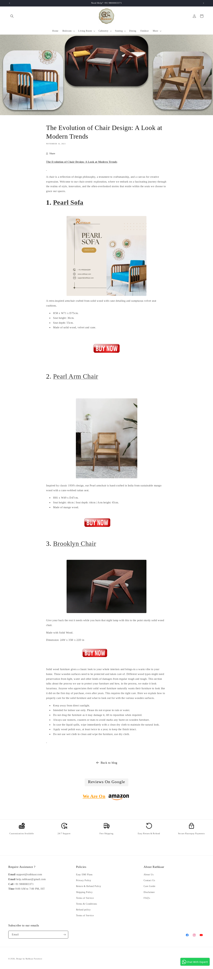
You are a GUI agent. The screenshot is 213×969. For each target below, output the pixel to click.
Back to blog (109, 762)
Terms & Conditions (86, 904)
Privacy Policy (83, 880)
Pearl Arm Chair (75, 376)
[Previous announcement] (9, 3)
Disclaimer (149, 892)
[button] (12, 16)
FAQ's (147, 898)
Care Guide (149, 886)
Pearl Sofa (68, 202)
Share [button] (52, 153)
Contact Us (149, 880)
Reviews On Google (106, 781)
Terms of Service (85, 898)
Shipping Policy (84, 892)
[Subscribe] (64, 935)
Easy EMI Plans (84, 874)
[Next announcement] (203, 3)
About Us (148, 874)
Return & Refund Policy (88, 886)
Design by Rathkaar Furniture (29, 959)
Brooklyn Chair (74, 543)
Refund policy (83, 909)
